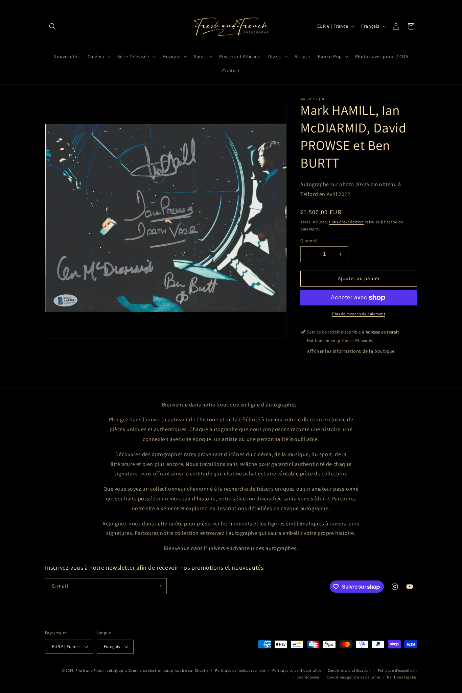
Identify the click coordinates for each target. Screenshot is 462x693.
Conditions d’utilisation (349, 670)
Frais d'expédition (346, 221)
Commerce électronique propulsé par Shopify (168, 670)
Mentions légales (402, 677)
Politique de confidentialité (296, 670)
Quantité (308, 241)
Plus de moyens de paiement (358, 313)
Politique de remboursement (240, 670)
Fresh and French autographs (101, 670)
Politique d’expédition (397, 670)
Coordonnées (308, 677)
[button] (52, 26)
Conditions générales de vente (353, 677)
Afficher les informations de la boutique (351, 351)
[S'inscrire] (159, 586)
